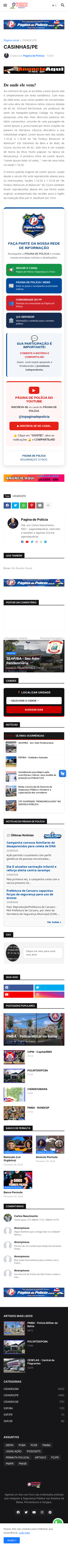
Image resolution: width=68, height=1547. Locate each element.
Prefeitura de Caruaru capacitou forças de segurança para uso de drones (30, 894)
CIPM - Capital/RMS (39, 1051)
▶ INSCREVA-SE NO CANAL (34, 425)
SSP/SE (34, 1421)
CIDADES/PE (29, 40)
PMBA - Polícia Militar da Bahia (42, 1324)
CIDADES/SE (34, 1401)
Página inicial (11, 40)
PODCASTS (34, 1451)
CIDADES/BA (34, 1388)
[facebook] (22, 542)
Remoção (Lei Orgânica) (12, 1158)
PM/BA (46, 1445)
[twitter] (32, 542)
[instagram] (37, 542)
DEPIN (9, 1445)
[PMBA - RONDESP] (14, 1113)
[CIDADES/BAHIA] (14, 1094)
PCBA (22, 1445)
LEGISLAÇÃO (14, 1451)
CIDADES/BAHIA (37, 1089)
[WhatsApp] (23, 505)
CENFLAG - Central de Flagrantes (40, 1362)
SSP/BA (34, 1408)
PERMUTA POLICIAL (18, 1457)
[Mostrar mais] (48, 505)
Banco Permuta (13, 1192)
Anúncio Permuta (46, 1157)
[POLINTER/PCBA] (14, 1076)
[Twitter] (15, 505)
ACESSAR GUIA (34, 709)
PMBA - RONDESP (38, 1107)
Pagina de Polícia (34, 519)
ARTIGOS (40, 1457)
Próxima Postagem (51, 638)
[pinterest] (50, 1512)
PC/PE (55, 1457)
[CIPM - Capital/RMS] (14, 1057)
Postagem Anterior (17, 638)
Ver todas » (54, 922)
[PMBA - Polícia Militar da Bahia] (14, 1328)
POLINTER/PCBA (37, 1070)
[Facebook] (7, 505)
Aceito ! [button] (11, 1540)
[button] (5, 5)
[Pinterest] (31, 505)
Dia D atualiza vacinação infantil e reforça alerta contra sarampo (31, 868)
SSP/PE (34, 1414)
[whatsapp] (41, 542)
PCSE (34, 1445)
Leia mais (24, 1532)
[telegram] (45, 542)
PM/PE (10, 1463)
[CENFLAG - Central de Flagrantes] (14, 1366)
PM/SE (23, 1463)
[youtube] (27, 542)
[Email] (40, 505)
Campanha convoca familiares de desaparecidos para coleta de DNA (31, 844)
